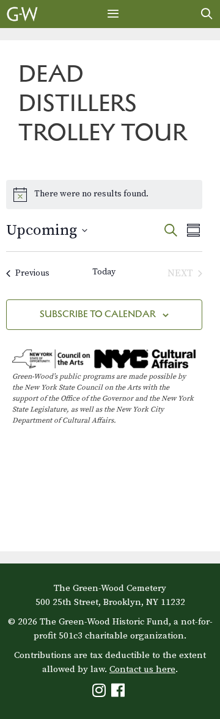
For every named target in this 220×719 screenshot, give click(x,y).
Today (104, 271)
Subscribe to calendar (98, 314)
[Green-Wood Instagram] (100, 693)
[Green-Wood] (22, 14)
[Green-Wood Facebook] (119, 693)
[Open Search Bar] (207, 14)
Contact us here (142, 669)
